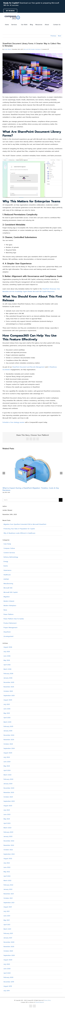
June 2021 (7, 916)
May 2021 (7, 920)
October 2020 (8, 951)
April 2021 (7, 925)
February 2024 (8, 779)
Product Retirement (10, 623)
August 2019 (8, 986)
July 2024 (7, 757)
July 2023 (7, 810)
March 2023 (7, 828)
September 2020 (9, 955)
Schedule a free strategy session (13, 422)
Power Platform (8, 614)
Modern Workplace (36, 49)
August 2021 (8, 907)
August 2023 (8, 806)
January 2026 (8, 678)
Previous (53, 36)
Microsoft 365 (27, 49)
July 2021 (6, 911)
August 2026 (8, 647)
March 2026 (7, 669)
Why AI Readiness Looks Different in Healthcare (19, 533)
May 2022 (7, 872)
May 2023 (7, 819)
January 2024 (8, 784)
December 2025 (9, 682)
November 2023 (9, 792)
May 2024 (7, 766)
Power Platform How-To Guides (14, 619)
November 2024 (9, 740)
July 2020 (7, 964)
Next (59, 36)
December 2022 (9, 841)
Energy (6, 561)
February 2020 (8, 977)
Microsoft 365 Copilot (11, 592)
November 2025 (9, 687)
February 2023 (8, 832)
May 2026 (7, 660)
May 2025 (7, 713)
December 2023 (9, 788)
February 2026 (8, 674)
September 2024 (9, 748)
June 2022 (7, 867)
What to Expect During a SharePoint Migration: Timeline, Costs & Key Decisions (31, 489)
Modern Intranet (9, 601)
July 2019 (7, 991)
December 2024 (9, 735)
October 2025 (8, 691)
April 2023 (7, 823)
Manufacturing (8, 584)
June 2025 (7, 709)
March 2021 (7, 929)
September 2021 (9, 903)
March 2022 (7, 881)
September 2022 (9, 854)
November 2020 (9, 947)
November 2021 (9, 894)
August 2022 (8, 859)
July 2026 (7, 652)
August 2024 (8, 753)
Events (6, 566)
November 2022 (9, 845)
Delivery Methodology (11, 557)
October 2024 (8, 744)
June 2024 (7, 762)
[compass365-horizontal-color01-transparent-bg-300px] (12, 15)
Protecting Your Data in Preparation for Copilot (19, 529)
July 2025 (7, 704)
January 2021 (8, 938)
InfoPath (6, 579)
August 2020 (8, 960)
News (5, 610)
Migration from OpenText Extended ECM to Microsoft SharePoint (25, 524)
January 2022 (8, 889)
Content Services (9, 553)
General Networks (39, 1002)
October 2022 (8, 850)
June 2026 (7, 656)
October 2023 (8, 797)
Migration (7, 597)
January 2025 (8, 731)
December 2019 (9, 982)
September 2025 (9, 696)
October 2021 (8, 898)
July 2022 (7, 863)
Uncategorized (8, 636)
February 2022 (8, 885)
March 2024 (7, 775)
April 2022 (7, 876)
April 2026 (7, 665)
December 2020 (9, 942)
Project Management (10, 628)
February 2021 (8, 933)
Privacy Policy (47, 1000)
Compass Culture (9, 548)
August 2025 (8, 700)
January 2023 (8, 836)
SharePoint (7, 632)
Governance (7, 570)
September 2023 (9, 801)
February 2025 (8, 726)
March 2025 (7, 722)
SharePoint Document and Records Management (28, 367)
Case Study (7, 544)
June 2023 (7, 814)
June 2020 (7, 969)
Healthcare (7, 575)
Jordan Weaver (7, 49)
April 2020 (7, 973)
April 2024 (7, 770)
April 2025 (7, 718)
